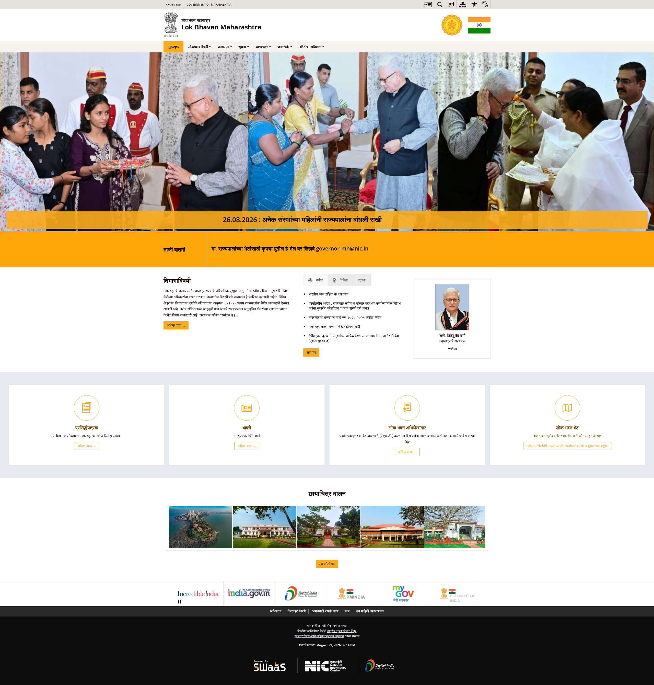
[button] (200, 527)
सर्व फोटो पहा (327, 563)
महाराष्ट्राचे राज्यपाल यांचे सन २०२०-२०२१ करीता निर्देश (345, 317)
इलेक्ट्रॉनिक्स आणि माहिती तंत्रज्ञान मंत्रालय (319, 636)
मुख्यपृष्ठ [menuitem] (173, 46)
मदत (347, 611)
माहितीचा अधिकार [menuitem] (309, 46)
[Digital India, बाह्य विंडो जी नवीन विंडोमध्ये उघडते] (300, 594)
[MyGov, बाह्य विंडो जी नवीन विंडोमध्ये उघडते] (402, 594)
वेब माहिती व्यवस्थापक (370, 611)
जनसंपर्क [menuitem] (283, 46)
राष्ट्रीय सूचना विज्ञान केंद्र (341, 631)
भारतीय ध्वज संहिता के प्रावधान (328, 294)
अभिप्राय (276, 611)
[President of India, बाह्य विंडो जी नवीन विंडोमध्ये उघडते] (453, 594)
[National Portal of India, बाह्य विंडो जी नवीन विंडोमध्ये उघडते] (249, 594)
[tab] (315, 280)
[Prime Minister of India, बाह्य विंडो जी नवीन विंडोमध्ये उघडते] (351, 594)
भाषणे (246, 428)
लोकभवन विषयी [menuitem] (198, 46)
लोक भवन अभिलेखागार (407, 428)
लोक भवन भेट (567, 428)
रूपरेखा (452, 348)
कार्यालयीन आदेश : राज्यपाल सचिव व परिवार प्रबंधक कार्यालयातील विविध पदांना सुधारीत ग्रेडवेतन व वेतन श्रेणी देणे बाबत (355, 306)
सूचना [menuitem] (242, 46)
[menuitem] (440, 4)
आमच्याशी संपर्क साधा (325, 611)
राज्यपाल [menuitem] (223, 46)
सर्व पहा (311, 352)
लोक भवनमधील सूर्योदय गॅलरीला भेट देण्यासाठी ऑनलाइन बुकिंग (347, 249)
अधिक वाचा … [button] (86, 445)
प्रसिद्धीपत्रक (86, 428)
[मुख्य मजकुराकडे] (428, 4)
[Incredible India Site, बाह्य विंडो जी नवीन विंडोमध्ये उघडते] (198, 594)
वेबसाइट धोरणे (297, 611)
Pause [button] (179, 602)
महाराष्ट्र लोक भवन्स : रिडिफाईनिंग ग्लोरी (334, 326)
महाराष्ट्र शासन (173, 4)
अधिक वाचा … (176, 325)
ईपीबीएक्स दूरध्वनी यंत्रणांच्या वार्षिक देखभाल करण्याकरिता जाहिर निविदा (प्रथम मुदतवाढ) (354, 338)
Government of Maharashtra (208, 4)
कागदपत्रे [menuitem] (261, 46)
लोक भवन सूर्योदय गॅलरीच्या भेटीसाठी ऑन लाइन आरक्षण (567, 435)
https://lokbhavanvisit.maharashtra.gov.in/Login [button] (568, 445)
